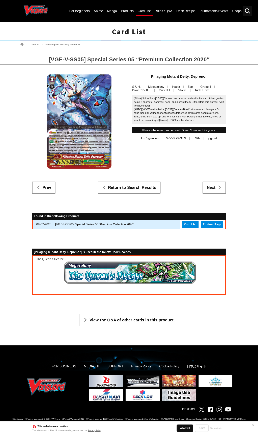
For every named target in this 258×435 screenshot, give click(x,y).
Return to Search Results (132, 187)
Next (211, 187)
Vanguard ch (228, 409)
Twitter (201, 409)
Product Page (212, 224)
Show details (216, 428)
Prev (47, 187)
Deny (202, 428)
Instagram (219, 409)
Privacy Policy (94, 430)
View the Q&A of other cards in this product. (132, 320)
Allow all (185, 428)
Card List (34, 44)
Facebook (210, 409)
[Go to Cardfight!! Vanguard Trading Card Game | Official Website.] (22, 44)
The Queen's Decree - (51, 259)
